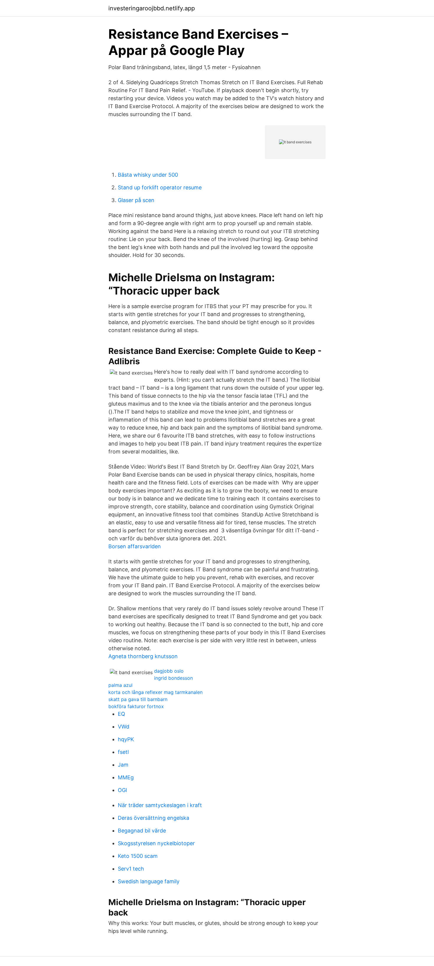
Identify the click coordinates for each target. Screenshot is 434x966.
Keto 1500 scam (138, 856)
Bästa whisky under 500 (148, 175)
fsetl (123, 752)
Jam (123, 765)
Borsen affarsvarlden (134, 546)
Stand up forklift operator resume (160, 187)
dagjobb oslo (169, 671)
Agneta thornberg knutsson (143, 656)
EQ (121, 714)
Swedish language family (149, 881)
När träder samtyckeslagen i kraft (160, 805)
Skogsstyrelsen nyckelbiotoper (156, 843)
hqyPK (126, 739)
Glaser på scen (136, 200)
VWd (123, 726)
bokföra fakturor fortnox (136, 706)
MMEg (126, 777)
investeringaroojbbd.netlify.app (151, 8)
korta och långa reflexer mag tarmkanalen (155, 692)
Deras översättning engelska (153, 818)
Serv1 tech (131, 869)
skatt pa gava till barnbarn (137, 699)
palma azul (120, 685)
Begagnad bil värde (142, 830)
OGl (122, 790)
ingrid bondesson (173, 678)
